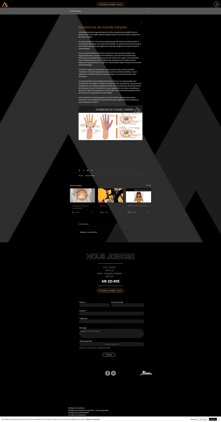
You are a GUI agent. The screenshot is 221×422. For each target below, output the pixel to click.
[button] (149, 192)
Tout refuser (203, 419)
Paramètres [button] (194, 419)
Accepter (213, 419)
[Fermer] (219, 419)
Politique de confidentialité (93, 419)
